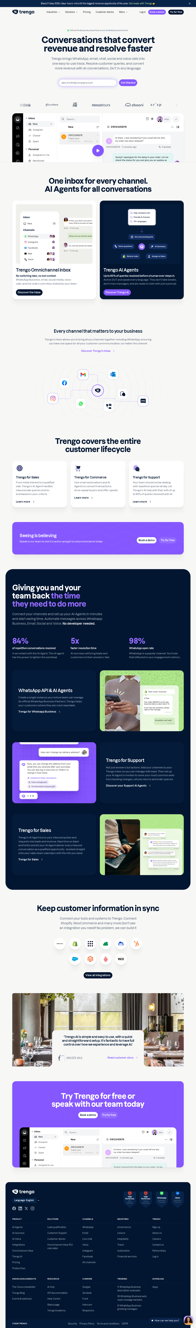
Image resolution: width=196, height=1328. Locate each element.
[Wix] (121, 959)
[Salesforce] (75, 959)
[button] (53, 12)
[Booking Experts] (105, 944)
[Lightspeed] (105, 959)
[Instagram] (32, 1208)
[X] (26, 1208)
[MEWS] (60, 944)
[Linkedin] (20, 1208)
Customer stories (105, 12)
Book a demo (157, 12)
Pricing (86, 12)
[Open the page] (98, 3)
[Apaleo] (90, 944)
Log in (143, 12)
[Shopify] (75, 944)
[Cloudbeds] (121, 944)
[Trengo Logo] (23, 1191)
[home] (23, 12)
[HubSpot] (136, 944)
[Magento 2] (90, 959)
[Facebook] (14, 1208)
